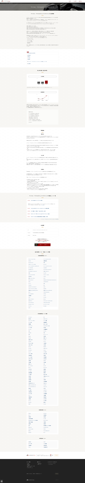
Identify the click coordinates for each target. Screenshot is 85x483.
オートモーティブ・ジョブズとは (51, 463)
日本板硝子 (30, 379)
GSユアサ (45, 346)
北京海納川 (30, 295)
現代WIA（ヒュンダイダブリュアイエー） (33, 290)
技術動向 (29, 59)
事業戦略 (29, 55)
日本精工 (45, 379)
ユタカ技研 (45, 400)
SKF (44, 283)
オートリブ (45, 264)
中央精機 (30, 362)
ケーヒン (45, 341)
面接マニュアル (39, 464)
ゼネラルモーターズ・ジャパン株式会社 (33, 420)
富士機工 (30, 388)
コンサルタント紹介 (50, 464)
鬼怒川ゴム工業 (30, 339)
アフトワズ (45, 413)
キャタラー (45, 339)
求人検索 (28, 463)
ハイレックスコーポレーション (32, 386)
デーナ (44, 278)
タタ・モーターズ (46, 420)
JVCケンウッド (45, 348)
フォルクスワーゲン (46, 427)
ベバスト (45, 295)
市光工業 (45, 327)
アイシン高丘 (30, 322)
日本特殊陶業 (45, 381)
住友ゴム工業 (45, 353)
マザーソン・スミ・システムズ (32, 264)
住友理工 (45, 355)
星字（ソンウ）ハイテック (32, 278)
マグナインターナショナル (47, 302)
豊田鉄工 (45, 372)
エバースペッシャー (31, 262)
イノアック (30, 329)
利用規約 (34, 473)
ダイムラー (30, 432)
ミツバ (29, 395)
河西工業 (45, 336)
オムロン (30, 336)
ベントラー (45, 297)
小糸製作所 (45, 343)
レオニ (29, 307)
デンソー (30, 367)
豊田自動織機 (30, 372)
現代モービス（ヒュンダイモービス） (48, 290)
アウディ (30, 413)
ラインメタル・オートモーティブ (47, 269)
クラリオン (30, 341)
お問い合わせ (30, 473)
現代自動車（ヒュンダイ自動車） (47, 425)
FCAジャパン (30, 427)
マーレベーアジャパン (31, 302)
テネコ (29, 281)
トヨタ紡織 (30, 374)
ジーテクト (30, 348)
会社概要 (29, 63)
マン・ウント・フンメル (46, 304)
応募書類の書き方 (40, 463)
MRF (44, 262)
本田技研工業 (45, 445)
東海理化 (45, 369)
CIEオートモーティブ (46, 271)
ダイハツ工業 (30, 443)
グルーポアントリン (31, 269)
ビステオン (45, 288)
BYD (29, 425)
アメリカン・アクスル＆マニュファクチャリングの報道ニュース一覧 (37, 61)
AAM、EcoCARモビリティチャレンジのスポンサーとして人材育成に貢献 (40, 208)
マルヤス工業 (30, 393)
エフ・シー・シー (46, 334)
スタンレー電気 (30, 353)
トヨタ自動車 (45, 443)
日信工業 (30, 376)
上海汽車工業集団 (31, 418)
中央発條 (45, 362)
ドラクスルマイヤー (46, 281)
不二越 (44, 388)
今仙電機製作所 (45, 329)
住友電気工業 (30, 355)
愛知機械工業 (45, 322)
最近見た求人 (28, 464)
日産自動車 (30, 445)
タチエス (45, 360)
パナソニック (45, 386)
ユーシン (30, 400)
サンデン (30, 346)
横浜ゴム (45, 402)
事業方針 (29, 56)
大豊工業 (30, 360)
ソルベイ (45, 276)
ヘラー (29, 297)
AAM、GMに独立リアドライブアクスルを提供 (36, 200)
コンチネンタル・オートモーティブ (33, 271)
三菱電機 (45, 395)
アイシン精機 (45, 320)
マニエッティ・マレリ (31, 304)
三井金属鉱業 (45, 393)
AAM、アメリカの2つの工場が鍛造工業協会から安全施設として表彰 (39, 216)
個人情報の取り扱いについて (39, 473)
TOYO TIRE (30, 369)
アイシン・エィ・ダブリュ (32, 320)
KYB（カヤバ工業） (31, 343)
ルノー (44, 432)
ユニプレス (30, 402)
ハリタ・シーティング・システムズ (33, 288)
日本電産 (30, 381)
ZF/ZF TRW (30, 276)
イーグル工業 (30, 327)
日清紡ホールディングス (46, 376)
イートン (30, 283)
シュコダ (45, 418)
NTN (29, 334)
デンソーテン (45, 367)
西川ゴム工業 (45, 374)
